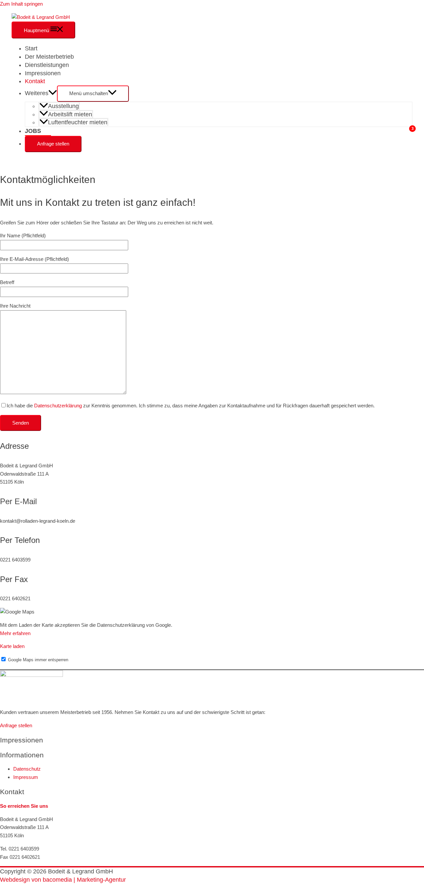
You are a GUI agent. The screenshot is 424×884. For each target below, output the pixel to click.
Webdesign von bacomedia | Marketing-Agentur (63, 879)
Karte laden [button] (12, 646)
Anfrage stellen (53, 144)
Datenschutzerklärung (58, 405)
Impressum (25, 777)
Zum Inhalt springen (21, 4)
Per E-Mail (18, 501)
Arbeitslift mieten (70, 114)
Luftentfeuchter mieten (77, 122)
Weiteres (36, 93)
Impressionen (43, 73)
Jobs (33, 131)
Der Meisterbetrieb (49, 56)
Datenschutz (27, 769)
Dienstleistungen (47, 65)
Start (31, 48)
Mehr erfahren (15, 633)
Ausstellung (63, 106)
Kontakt (35, 81)
